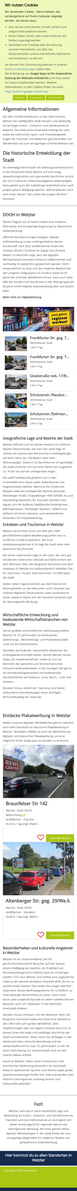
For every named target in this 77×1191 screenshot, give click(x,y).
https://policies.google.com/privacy (26, 91)
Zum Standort (59, 838)
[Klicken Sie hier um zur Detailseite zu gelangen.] (16, 343)
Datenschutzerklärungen (20, 69)
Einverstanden (55, 97)
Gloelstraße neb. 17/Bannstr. (49, 375)
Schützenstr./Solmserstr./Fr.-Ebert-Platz (49, 413)
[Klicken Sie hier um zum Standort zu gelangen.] (38, 771)
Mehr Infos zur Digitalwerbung (22, 297)
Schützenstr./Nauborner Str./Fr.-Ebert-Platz (49, 394)
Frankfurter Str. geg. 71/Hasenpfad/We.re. (49, 337)
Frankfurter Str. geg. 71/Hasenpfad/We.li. (49, 356)
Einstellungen (36, 97)
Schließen (19, 97)
